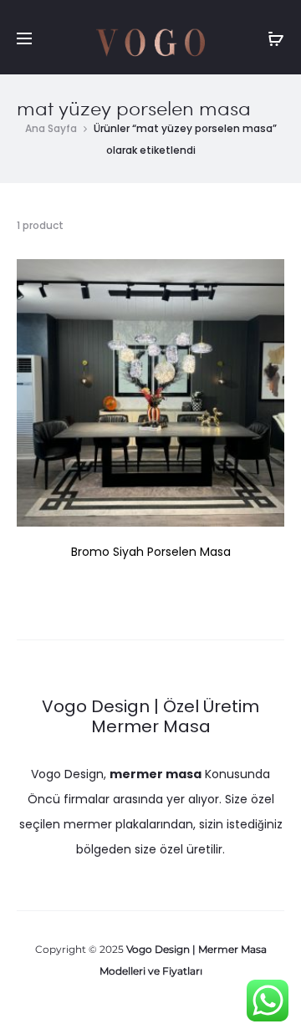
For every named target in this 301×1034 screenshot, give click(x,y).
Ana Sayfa (51, 128)
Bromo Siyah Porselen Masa (151, 551)
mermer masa (156, 774)
